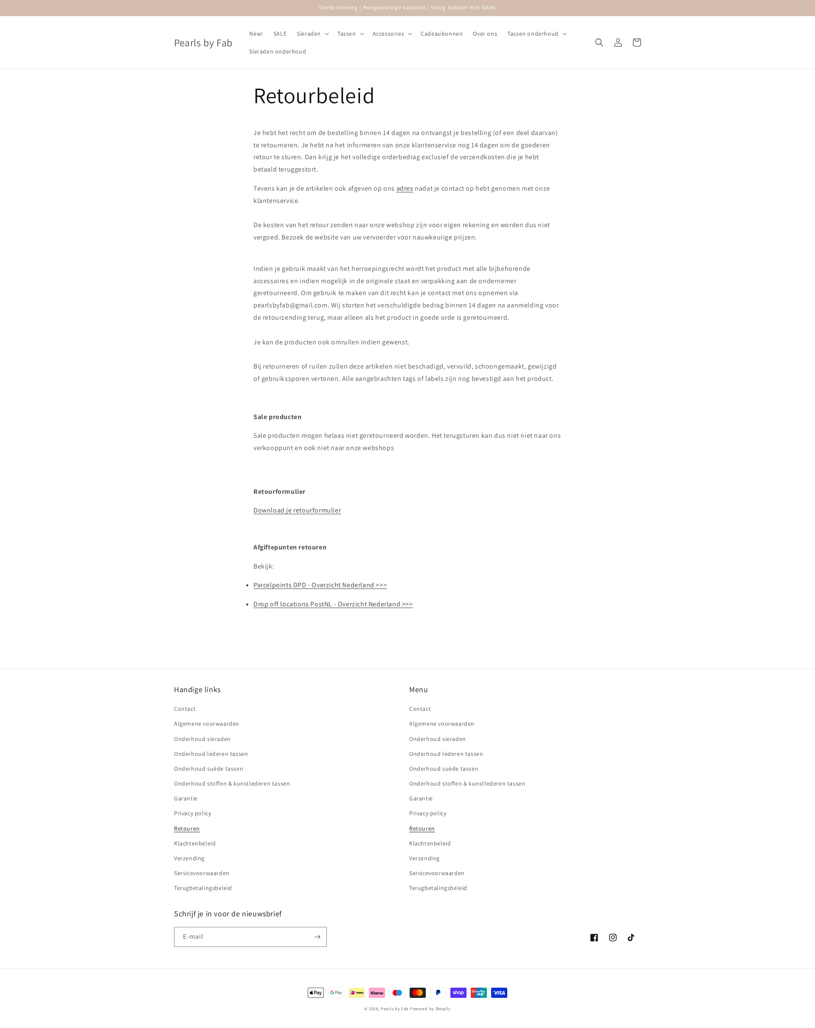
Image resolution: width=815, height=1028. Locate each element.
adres (404, 188)
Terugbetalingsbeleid (203, 888)
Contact (185, 709)
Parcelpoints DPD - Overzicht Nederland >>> (320, 584)
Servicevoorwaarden (202, 873)
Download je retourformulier (297, 510)
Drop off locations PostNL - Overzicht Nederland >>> (333, 604)
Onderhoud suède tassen (208, 768)
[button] (312, 33)
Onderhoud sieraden (202, 739)
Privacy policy (192, 813)
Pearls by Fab (395, 1008)
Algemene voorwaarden (206, 723)
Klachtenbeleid (195, 843)
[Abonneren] (317, 937)
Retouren (187, 828)
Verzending (189, 858)
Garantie (186, 798)
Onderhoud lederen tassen (211, 754)
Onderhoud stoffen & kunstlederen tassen (232, 783)
